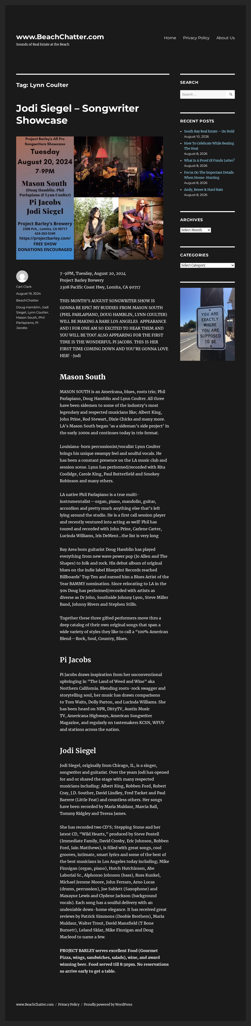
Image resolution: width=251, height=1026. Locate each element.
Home (170, 38)
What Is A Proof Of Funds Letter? (209, 160)
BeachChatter (27, 300)
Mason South (26, 317)
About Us (225, 38)
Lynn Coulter (38, 312)
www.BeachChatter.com (60, 37)
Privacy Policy (196, 38)
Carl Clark (24, 287)
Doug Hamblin (28, 307)
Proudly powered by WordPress (108, 1004)
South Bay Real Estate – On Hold (209, 131)
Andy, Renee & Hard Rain (203, 190)
